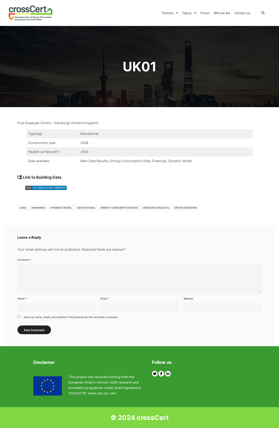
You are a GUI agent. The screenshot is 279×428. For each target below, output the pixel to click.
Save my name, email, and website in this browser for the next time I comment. (71, 317)
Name (22, 298)
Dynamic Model (61, 207)
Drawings (38, 207)
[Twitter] (155, 374)
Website (188, 298)
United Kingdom (185, 207)
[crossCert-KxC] (30, 13)
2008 (23, 207)
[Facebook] (161, 374)
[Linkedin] (168, 374)
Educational (86, 207)
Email (104, 298)
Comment (24, 259)
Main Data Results (156, 207)
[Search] (263, 13)
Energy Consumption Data (119, 207)
